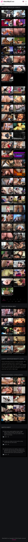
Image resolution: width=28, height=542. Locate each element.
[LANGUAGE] (23, 1)
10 (15, 301)
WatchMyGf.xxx (8, 1)
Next (19, 301)
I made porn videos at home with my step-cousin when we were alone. (13, 442)
